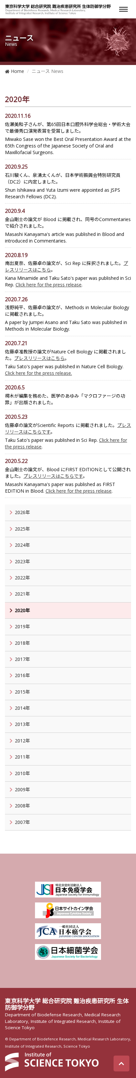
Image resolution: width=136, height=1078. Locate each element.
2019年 (22, 626)
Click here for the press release (49, 284)
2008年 (22, 805)
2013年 (22, 724)
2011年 (22, 757)
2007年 (22, 822)
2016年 (22, 675)
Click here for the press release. (38, 373)
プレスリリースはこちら (39, 358)
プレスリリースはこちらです (53, 476)
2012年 (22, 740)
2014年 (22, 708)
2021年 (22, 594)
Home (17, 71)
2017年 (22, 659)
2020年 (22, 610)
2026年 (22, 512)
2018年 (22, 643)
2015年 (22, 692)
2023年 (22, 561)
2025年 (22, 529)
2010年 (22, 773)
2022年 (22, 577)
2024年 (22, 545)
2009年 (22, 789)
